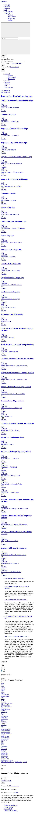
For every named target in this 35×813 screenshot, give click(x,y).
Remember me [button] (7, 63)
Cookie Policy (8, 807)
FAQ (5, 10)
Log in (3, 90)
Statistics (7, 8)
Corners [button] (2, 743)
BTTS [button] (2, 742)
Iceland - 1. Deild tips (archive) (12, 437)
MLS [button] (2, 713)
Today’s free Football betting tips (16, 96)
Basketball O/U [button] (4, 753)
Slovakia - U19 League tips (11, 250)
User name (4, 59)
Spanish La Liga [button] (4, 707)
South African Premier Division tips (14, 179)
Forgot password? (17, 63)
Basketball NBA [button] (4, 719)
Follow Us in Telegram (7, 762)
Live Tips (7, 80)
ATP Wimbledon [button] (4, 716)
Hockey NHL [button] (4, 717)
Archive (16, 792)
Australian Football (5, 696)
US (4, 671)
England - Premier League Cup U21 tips (16, 157)
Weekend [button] (3, 735)
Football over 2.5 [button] (4, 754)
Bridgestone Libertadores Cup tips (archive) (17, 373)
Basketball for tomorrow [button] (6, 733)
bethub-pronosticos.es (10, 805)
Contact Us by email (21, 762)
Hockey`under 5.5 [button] (5, 759)
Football (2, 683)
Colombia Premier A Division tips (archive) (17, 359)
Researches (11, 18)
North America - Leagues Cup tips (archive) (17, 345)
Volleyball (3, 689)
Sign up (7, 90)
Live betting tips (5, 92)
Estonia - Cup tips (8, 207)
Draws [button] (2, 744)
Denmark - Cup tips (8, 193)
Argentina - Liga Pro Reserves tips (14, 143)
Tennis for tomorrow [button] (5, 732)
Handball (3, 693)
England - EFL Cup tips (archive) (14, 548)
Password (3, 61)
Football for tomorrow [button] (6, 729)
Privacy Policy (8, 809)
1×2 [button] (2, 747)
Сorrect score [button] (4, 740)
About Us (7, 13)
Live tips (7, 5)
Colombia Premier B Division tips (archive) (17, 423)
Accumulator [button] (3, 725)
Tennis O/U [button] (3, 751)
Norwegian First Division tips (12, 314)
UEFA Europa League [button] (5, 705)
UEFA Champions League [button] (6, 703)
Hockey (2, 685)
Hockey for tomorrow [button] (5, 730)
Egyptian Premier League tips (12, 278)
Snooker (2, 699)
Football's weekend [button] (5, 736)
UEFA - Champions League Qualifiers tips (17, 100)
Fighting (2, 700)
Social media (12, 16)
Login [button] (2, 57)
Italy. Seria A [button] (3, 710)
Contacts (10, 15)
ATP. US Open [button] (4, 722)
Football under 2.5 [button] (5, 757)
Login (2, 65)
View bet (3, 111)
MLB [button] (2, 720)
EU (4, 667)
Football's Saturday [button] (5, 737)
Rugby (2, 697)
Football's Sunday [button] (5, 739)
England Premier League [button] (6, 706)
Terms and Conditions (10, 810)
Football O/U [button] (4, 749)
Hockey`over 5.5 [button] (4, 756)
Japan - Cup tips (7, 236)
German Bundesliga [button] (5, 709)
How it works (8, 11)
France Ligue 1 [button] (4, 712)
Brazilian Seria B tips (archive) (12, 401)
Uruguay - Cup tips (8, 114)
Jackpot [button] (2, 726)
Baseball (2, 690)
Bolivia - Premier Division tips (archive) (16, 387)
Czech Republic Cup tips (10, 292)
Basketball (3, 687)
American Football (5, 694)
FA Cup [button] (2, 714)
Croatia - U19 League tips (11, 264)
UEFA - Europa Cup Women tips (13, 221)
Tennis (2, 686)
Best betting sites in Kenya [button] (7, 760)
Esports (2, 692)
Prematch (7, 6)
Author (10, 20)
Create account (14, 67)
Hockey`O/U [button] (4, 750)
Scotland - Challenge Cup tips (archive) (16, 451)
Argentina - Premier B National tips (14, 129)
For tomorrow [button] (4, 727)
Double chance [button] (4, 746)
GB (4, 669)
